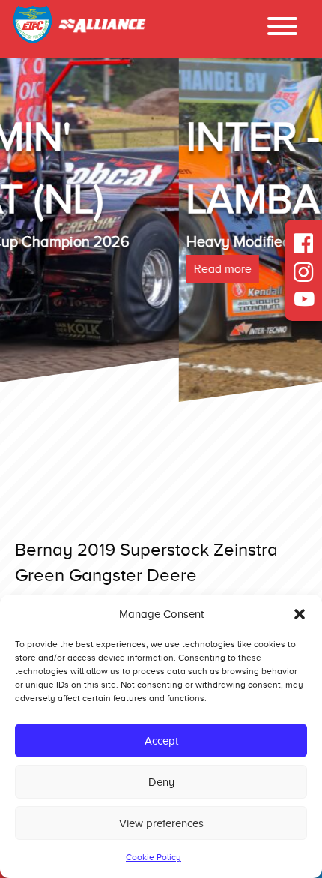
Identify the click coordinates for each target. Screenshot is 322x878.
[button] (299, 614)
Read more (44, 269)
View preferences (161, 823)
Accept (161, 741)
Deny (161, 782)
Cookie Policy (153, 857)
